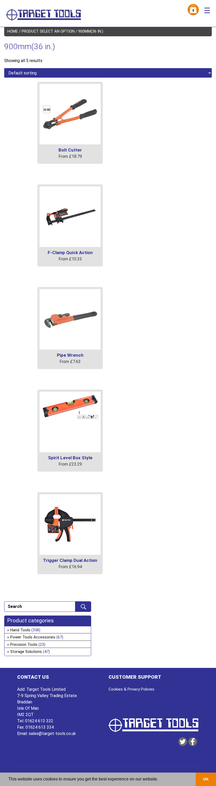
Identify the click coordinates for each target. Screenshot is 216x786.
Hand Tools (20, 630)
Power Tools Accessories (32, 637)
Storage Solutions (26, 651)
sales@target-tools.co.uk (52, 733)
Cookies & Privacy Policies (131, 689)
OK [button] (206, 779)
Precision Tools (23, 644)
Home (12, 31)
